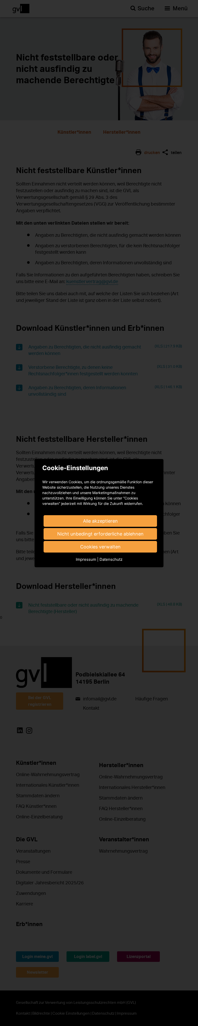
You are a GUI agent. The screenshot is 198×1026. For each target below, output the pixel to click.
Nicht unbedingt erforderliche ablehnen (100, 534)
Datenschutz (111, 559)
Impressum (86, 559)
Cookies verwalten (100, 546)
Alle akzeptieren (100, 521)
